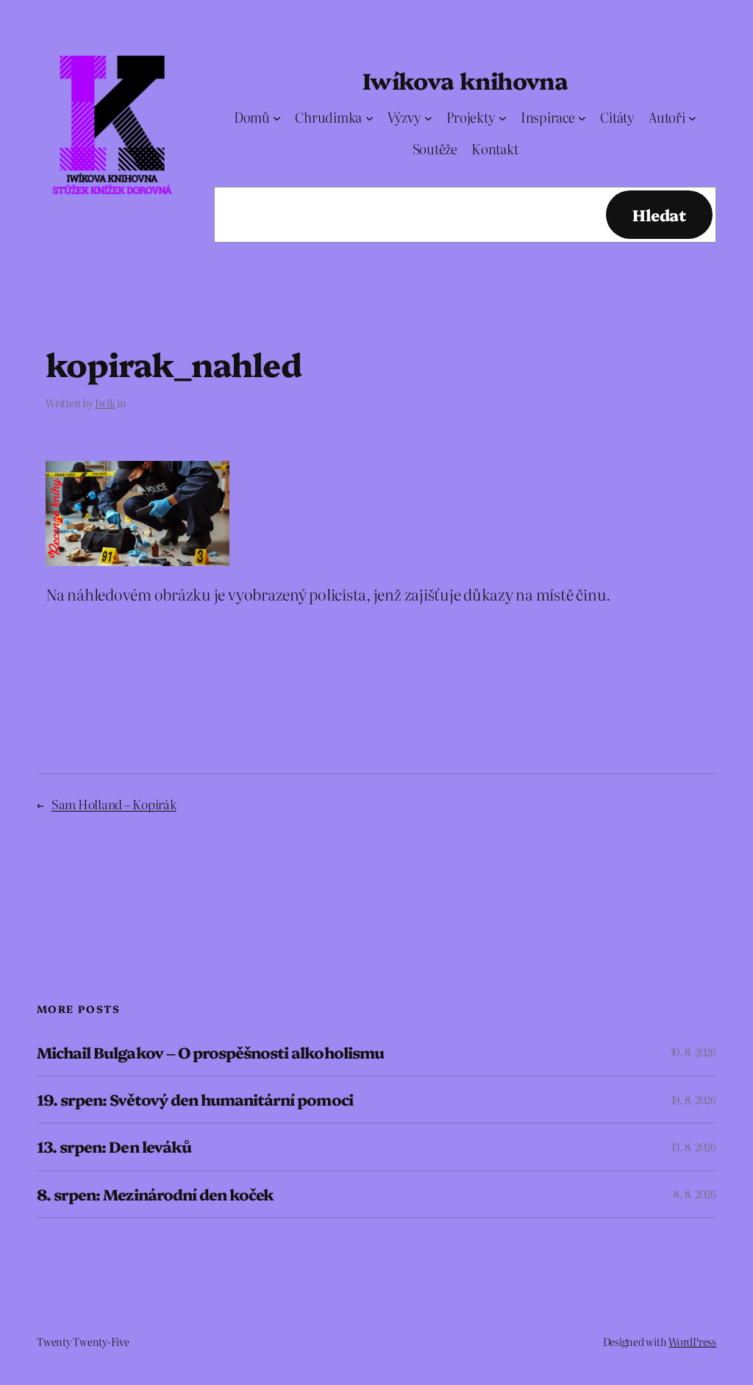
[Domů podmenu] (277, 118)
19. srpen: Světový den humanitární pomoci (195, 1099)
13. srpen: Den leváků (114, 1146)
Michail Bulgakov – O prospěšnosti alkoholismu (210, 1052)
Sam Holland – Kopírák (113, 804)
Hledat (659, 214)
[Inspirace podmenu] (582, 118)
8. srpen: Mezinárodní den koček (155, 1194)
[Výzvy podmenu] (428, 118)
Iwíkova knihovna (465, 80)
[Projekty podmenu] (503, 118)
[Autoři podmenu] (692, 118)
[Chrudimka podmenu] (369, 118)
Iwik (105, 403)
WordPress (692, 1341)
